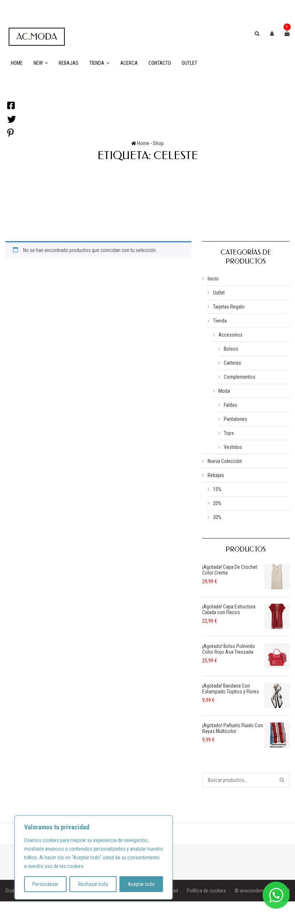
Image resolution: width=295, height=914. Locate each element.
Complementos (239, 377)
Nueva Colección (225, 461)
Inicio (213, 279)
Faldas (230, 405)
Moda (224, 391)
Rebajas (68, 63)
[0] (287, 33)
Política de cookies (206, 890)
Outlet (189, 63)
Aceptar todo (141, 884)
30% (217, 517)
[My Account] (272, 33)
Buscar (282, 780)
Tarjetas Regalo (229, 307)
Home (17, 63)
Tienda (96, 63)
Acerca (129, 63)
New (38, 63)
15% (217, 489)
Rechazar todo (93, 884)
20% (217, 503)
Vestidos (233, 447)
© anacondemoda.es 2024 (262, 890)
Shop (158, 143)
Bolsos (231, 349)
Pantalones (235, 419)
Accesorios (230, 335)
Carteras (232, 363)
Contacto (160, 63)
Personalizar (45, 884)
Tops (229, 433)
